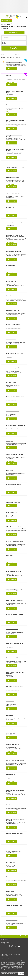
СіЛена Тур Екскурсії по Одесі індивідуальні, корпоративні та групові (16, 527)
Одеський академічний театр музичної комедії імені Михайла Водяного (15, 61)
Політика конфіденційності (6, 972)
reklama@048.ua (4, 955)
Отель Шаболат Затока (11, 499)
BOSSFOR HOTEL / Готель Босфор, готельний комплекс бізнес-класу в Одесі (15, 236)
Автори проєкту (18, 949)
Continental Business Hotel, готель (14, 833)
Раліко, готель (9, 848)
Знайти (14, 48)
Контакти (12, 949)
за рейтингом (9, 57)
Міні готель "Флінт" (11, 339)
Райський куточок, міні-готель (13, 657)
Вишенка (8, 104)
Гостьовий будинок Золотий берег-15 (15, 221)
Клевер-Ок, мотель (11, 265)
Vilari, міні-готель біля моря (13, 193)
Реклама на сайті (4, 939)
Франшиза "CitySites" (5, 942)
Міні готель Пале (10, 862)
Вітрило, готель (10, 876)
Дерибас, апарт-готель (12, 629)
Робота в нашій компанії (6, 941)
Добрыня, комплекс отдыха (13, 744)
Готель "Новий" (10, 701)
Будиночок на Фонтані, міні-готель (14, 614)
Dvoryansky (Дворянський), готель (14, 729)
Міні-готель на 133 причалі (12, 411)
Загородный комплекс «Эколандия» (15, 454)
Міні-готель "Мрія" (10, 207)
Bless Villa (8, 295)
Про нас (8, 949)
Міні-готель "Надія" (11, 382)
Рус (21, 16)
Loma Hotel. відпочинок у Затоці (14, 484)
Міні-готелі (17, 54)
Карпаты (8, 75)
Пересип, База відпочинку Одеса (14, 643)
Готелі (2, 54)
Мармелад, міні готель (11, 920)
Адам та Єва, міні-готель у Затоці (14, 905)
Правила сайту (15, 972)
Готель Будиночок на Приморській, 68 (15, 425)
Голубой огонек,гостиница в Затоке (15, 760)
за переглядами (16, 57)
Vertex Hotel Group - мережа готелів (15, 396)
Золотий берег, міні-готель (13, 163)
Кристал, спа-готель (11, 281)
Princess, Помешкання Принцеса (14, 541)
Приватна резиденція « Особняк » (14, 600)
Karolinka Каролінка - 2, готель (13, 571)
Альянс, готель (10, 585)
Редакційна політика (10, 973)
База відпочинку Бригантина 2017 (14, 353)
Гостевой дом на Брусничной (13, 251)
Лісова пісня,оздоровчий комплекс (15, 367)
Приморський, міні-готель (12, 310)
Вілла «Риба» (9, 715)
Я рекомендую (12, 68)
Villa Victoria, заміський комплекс (14, 686)
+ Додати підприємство (14, 32)
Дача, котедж (9, 470)
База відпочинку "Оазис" (12, 512)
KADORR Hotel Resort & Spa (12, 177)
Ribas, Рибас (9, 555)
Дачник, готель (10, 891)
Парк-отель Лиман (10, 774)
